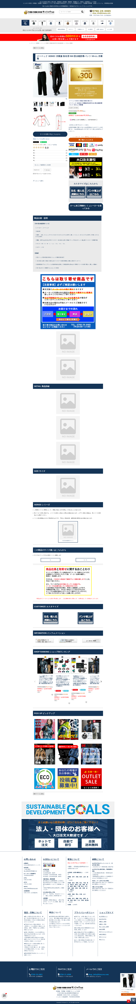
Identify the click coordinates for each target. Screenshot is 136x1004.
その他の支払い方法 (49, 892)
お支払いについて (51, 859)
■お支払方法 (102, 919)
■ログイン (102, 939)
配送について (74, 859)
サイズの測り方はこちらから (50, 134)
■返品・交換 (102, 924)
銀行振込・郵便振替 (49, 879)
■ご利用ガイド (103, 916)
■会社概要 (102, 929)
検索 (82, 12)
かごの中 (109, 29)
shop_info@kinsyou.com (31, 888)
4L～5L (85, 560)
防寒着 (37, 43)
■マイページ (102, 937)
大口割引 (90, 29)
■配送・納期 (102, 921)
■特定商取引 (102, 934)
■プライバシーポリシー (105, 931)
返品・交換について (33, 912)
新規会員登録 (61, 29)
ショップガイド (106, 912)
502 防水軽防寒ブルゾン (68, 540)
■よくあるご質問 (104, 926)
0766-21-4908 (65, 974)
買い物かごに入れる (86, 140)
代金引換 (46, 869)
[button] (35, 681)
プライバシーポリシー (84, 912)
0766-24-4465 (37, 974)
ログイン (71, 29)
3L (50, 560)
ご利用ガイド (80, 29)
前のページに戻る (39, 48)
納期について (98, 859)
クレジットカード (49, 863)
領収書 (46, 898)
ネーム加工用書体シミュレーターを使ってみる (86, 207)
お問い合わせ (100, 29)
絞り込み (48, 170)
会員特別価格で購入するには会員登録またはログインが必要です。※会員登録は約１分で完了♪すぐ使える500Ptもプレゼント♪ (86, 129)
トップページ (32, 43)
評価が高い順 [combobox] (36, 169)
